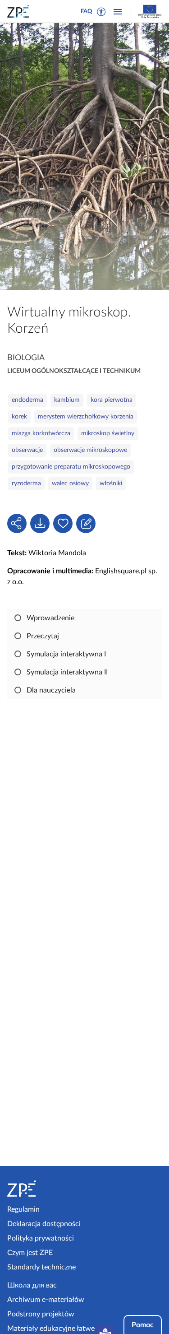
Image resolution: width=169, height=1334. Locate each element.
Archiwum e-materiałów (45, 1299)
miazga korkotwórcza (41, 433)
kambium (67, 400)
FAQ (86, 11)
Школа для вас (32, 1285)
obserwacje (27, 450)
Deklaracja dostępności (44, 1223)
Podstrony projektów (40, 1314)
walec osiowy (70, 483)
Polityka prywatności (40, 1238)
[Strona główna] (44, 1189)
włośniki (111, 483)
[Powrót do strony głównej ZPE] (19, 11)
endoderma (27, 400)
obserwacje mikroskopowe (90, 450)
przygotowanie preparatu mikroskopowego (71, 467)
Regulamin (23, 1209)
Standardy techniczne (41, 1267)
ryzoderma (26, 483)
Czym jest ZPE (30, 1252)
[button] (101, 11)
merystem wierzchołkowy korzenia (85, 417)
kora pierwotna (111, 400)
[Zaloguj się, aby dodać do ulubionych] (63, 523)
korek (19, 417)
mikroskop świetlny (107, 433)
